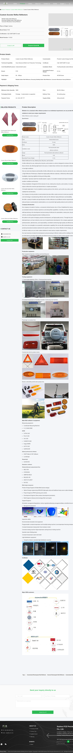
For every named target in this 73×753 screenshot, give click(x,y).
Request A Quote (33, 45)
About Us (37, 3)
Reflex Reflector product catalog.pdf (30, 115)
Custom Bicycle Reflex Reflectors (8, 160)
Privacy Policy (3, 751)
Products (22, 3)
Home (15, 3)
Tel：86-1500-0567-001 (7, 730)
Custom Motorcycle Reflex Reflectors (9, 218)
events (55, 3)
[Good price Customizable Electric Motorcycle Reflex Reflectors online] (10, 119)
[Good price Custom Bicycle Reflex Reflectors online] (10, 149)
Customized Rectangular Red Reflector (36, 674)
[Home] (5, 3)
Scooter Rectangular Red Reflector (55, 674)
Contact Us (47, 3)
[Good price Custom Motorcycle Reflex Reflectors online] (10, 207)
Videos (30, 3)
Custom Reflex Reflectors (16, 9)
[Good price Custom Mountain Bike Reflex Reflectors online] (10, 177)
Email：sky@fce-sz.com (7, 732)
